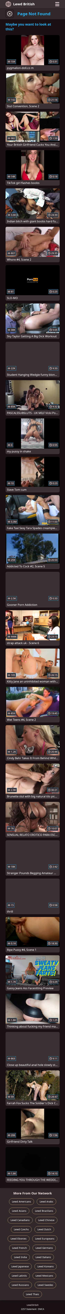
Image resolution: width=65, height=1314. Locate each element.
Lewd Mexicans (44, 1275)
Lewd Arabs (46, 1201)
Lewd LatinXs (19, 1275)
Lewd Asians (19, 1210)
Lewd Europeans (44, 1238)
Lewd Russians (20, 1285)
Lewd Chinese (46, 1220)
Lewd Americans (21, 1201)
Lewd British (24, 4)
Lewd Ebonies (19, 1238)
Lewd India (20, 1257)
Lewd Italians (43, 1257)
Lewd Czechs (21, 1229)
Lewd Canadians (20, 1220)
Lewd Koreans (45, 1266)
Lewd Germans (44, 1247)
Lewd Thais (32, 1294)
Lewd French (19, 1247)
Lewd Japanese (20, 1266)
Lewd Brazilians (44, 1210)
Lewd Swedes (45, 1285)
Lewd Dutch (44, 1229)
